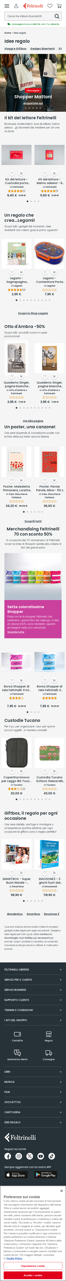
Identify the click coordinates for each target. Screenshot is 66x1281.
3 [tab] (33, 108)
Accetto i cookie (33, 1275)
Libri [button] (7, 1072)
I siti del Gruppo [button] (15, 1020)
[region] (33, 1233)
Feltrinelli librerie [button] (16, 969)
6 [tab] (35, 300)
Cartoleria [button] (12, 1112)
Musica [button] (9, 1082)
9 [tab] (46, 300)
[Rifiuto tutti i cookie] (62, 1191)
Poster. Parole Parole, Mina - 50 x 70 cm (49, 489)
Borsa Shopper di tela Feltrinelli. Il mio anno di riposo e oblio (16, 688)
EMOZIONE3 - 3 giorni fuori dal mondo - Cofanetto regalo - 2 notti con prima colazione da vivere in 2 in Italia (49, 881)
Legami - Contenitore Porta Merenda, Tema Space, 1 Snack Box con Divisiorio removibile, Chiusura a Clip (49, 280)
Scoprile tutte (16, 632)
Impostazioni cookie (33, 1266)
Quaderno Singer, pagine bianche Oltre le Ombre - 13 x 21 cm (49, 385)
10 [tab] (49, 300)
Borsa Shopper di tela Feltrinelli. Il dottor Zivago (49, 688)
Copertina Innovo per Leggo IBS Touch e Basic (16, 779)
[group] (33, 24)
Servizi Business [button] (15, 990)
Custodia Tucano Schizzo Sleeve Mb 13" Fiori (49, 779)
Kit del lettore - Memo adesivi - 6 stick (49, 181)
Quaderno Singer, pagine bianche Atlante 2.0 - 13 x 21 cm (16, 385)
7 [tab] (38, 300)
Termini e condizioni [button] (18, 1010)
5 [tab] (40, 108)
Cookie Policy (14, 1258)
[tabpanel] (33, 83)
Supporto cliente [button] (16, 1000)
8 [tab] (42, 300)
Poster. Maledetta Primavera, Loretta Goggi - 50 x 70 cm (17, 489)
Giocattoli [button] (12, 1102)
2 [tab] (29, 108)
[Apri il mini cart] (59, 6)
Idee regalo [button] (12, 1122)
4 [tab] (36, 108)
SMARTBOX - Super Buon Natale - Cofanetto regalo (17, 881)
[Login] (16, 6)
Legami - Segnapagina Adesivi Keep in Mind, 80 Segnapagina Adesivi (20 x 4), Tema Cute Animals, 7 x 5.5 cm (16, 280)
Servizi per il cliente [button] (18, 980)
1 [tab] (25, 108)
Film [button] (7, 1092)
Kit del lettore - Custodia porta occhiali (16, 181)
